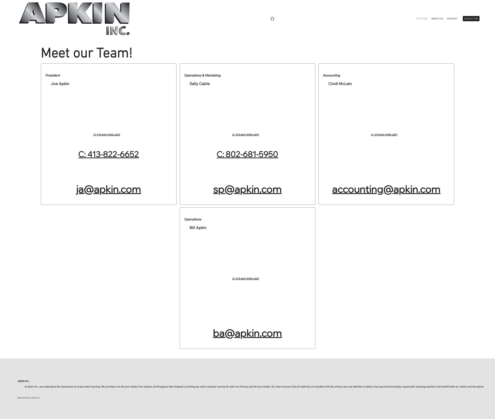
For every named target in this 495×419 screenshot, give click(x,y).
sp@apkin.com (247, 189)
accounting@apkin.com (386, 189)
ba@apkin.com (247, 333)
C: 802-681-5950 (247, 154)
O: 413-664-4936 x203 (106, 134)
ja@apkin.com (108, 189)
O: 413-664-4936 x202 (245, 278)
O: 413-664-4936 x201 (384, 134)
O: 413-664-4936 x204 (245, 134)
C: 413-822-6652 (108, 154)
